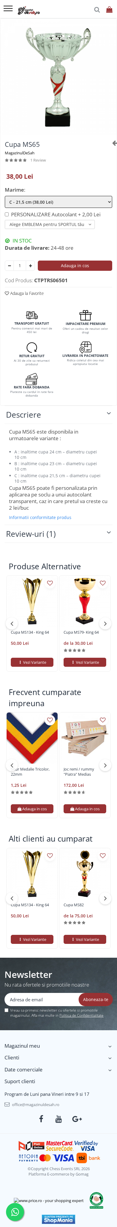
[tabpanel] (58, 77)
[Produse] (8, 9)
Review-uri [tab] (31, 533)
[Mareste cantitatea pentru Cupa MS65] (30, 266)
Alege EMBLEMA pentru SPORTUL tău (47, 224)
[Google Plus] (76, 1119)
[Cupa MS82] (84, 873)
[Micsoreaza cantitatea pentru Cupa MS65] (9, 266)
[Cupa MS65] (58, 77)
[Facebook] (41, 1119)
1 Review (38, 160)
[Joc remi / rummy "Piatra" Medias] (84, 738)
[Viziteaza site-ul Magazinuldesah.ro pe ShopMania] (58, 1219)
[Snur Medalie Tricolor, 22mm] (32, 738)
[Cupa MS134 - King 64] (32, 601)
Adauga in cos (75, 265)
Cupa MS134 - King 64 (30, 632)
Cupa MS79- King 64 (81, 632)
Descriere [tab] (23, 414)
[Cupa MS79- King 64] (84, 601)
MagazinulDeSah (19, 153)
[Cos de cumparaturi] (109, 9)
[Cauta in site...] (97, 9)
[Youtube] (58, 1119)
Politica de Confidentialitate (81, 1015)
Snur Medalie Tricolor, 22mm (30, 772)
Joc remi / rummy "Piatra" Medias (79, 772)
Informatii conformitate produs (40, 517)
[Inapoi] (112, 143)
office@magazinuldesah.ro (35, 1104)
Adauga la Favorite (26, 293)
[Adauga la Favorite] (50, 583)
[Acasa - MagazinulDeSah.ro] (28, 11)
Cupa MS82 (74, 904)
